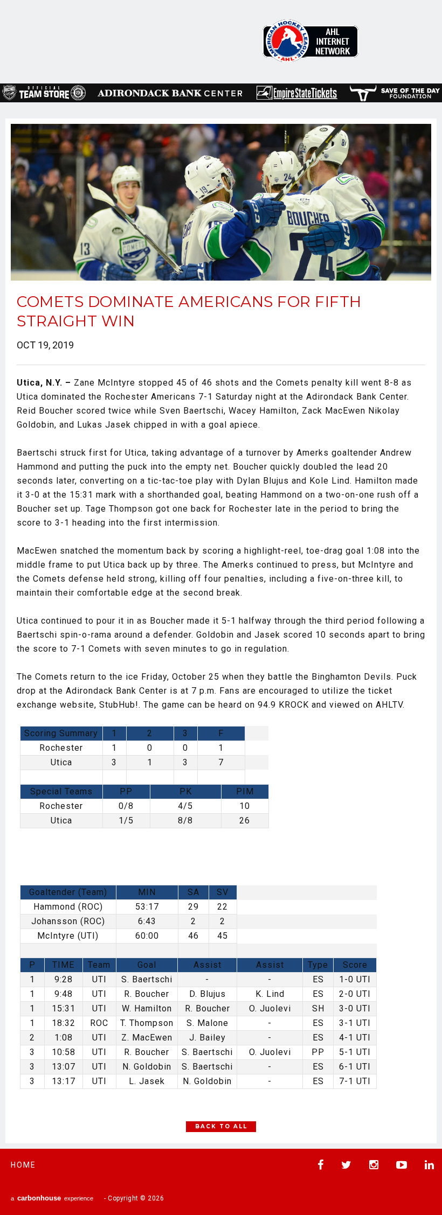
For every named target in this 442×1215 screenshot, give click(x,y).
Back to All (221, 1126)
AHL (310, 40)
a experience (52, 1198)
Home (23, 1165)
